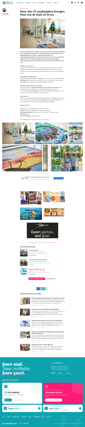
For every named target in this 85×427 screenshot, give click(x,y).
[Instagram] (22, 423)
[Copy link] (46, 288)
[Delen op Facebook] (38, 288)
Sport (43, 416)
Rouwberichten (20, 2)
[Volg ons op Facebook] (75, 3)
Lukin (82, 423)
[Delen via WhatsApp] (43, 288)
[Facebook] (19, 423)
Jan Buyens (5, 13)
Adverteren (49, 2)
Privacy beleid (56, 423)
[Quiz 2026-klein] (31, 214)
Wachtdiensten (41, 2)
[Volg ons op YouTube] (82, 3)
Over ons (49, 416)
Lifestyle (56, 2)
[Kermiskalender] (31, 198)
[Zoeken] (69, 3)
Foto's (34, 2)
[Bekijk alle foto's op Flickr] (72, 3)
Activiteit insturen (51, 278)
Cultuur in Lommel (24, 8)
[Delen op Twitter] (41, 288)
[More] (60, 3)
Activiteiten (28, 2)
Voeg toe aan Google (58, 178)
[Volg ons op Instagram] (78, 3)
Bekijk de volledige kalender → (36, 278)
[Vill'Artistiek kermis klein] (54, 212)
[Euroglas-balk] (42, 230)
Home (9, 416)
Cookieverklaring (63, 423)
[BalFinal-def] (54, 196)
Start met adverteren (52, 242)
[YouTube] (25, 423)
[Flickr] (27, 423)
